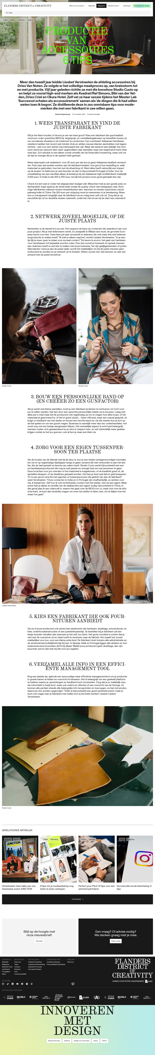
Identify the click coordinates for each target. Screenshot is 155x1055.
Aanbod (67, 1041)
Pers (16, 972)
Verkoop (30, 20)
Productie (21, 20)
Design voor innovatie (81, 1041)
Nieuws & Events (54, 1041)
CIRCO (104, 1041)
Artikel (5, 20)
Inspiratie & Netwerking (36, 964)
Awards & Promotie (35, 967)
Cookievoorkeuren (53, 962)
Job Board (127, 6)
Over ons (17, 962)
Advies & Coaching (35, 962)
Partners (17, 969)
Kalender (91, 6)
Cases (95, 1041)
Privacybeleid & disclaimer (56, 964)
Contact (17, 967)
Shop (4, 974)
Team (16, 964)
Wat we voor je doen (76, 6)
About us (70, 962)
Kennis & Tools (113, 6)
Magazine (101, 6)
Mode (12, 20)
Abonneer (39, 941)
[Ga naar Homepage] (77, 1030)
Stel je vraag (115, 941)
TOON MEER (76, 899)
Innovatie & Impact (35, 969)
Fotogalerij (6, 972)
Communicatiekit (20, 974)
